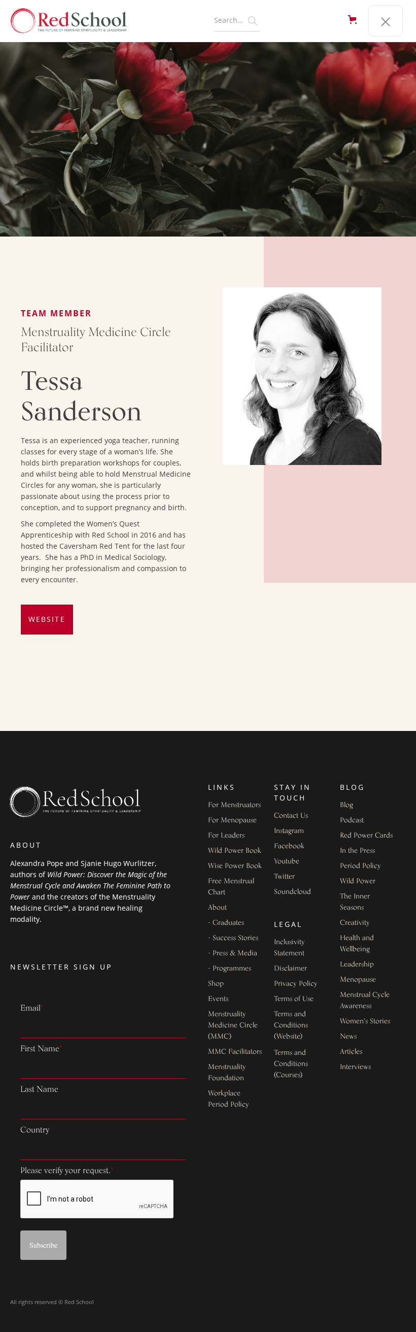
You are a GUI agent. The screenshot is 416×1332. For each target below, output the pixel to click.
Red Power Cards (366, 835)
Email (32, 1009)
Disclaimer (290, 968)
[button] (354, 21)
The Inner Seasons (355, 902)
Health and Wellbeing (357, 944)
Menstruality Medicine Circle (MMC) (233, 1025)
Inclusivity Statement (289, 948)
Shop (216, 984)
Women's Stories (365, 1021)
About (217, 908)
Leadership (357, 964)
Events (218, 999)
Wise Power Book (235, 866)
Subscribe (43, 1245)
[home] (73, 21)
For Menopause (232, 820)
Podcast (352, 820)
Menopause (358, 980)
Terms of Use (294, 999)
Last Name (39, 1090)
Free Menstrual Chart (231, 887)
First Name (41, 1049)
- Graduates (226, 923)
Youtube (286, 861)
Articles (351, 1052)
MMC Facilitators (235, 1052)
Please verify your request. (67, 1171)
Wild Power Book (234, 851)
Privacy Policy (296, 984)
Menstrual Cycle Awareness (365, 1001)
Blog (346, 805)
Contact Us (291, 816)
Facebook (289, 846)
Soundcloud (292, 892)
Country (34, 1130)
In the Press (357, 851)
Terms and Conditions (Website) (291, 1025)
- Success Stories (233, 938)
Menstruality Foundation (227, 1073)
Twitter (284, 877)
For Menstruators (234, 805)
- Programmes (229, 968)
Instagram (289, 831)
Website (46, 619)
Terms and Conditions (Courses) (291, 1064)
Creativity (355, 923)
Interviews (355, 1067)
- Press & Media (232, 953)
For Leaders (226, 835)
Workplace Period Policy (228, 1099)
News (348, 1036)
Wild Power (357, 881)
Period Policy (360, 866)
